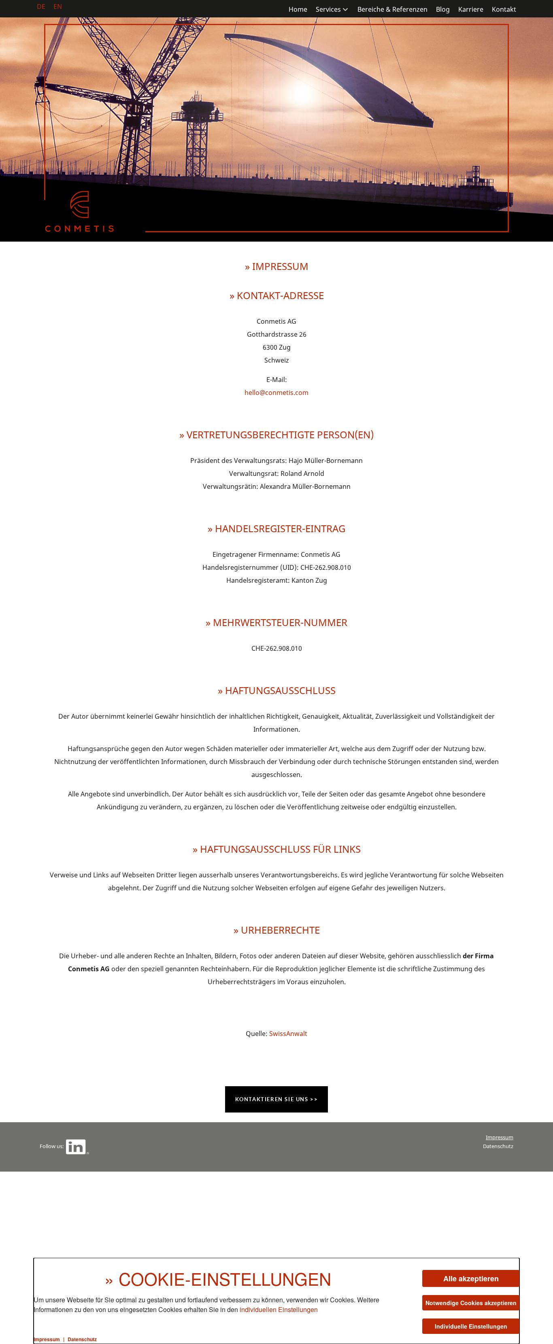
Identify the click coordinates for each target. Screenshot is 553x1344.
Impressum (499, 1137)
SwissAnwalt (288, 1033)
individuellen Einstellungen (279, 1309)
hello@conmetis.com (276, 392)
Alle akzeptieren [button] (471, 1278)
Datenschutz (498, 1146)
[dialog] (276, 1301)
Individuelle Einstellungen (471, 1326)
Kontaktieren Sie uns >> (276, 1099)
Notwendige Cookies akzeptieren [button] (471, 1303)
